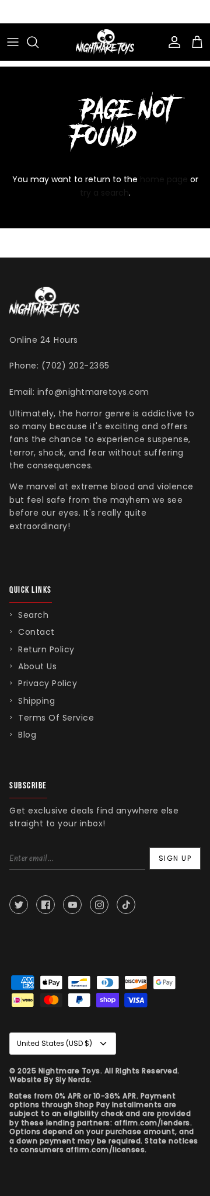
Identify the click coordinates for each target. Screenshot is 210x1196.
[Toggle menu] (13, 42)
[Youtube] (72, 904)
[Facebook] (45, 904)
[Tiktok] (126, 904)
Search (33, 615)
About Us (37, 666)
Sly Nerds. (73, 1079)
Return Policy (46, 649)
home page (164, 179)
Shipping (36, 701)
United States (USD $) (54, 1043)
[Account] (171, 42)
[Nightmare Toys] (105, 42)
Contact (36, 632)
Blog (27, 734)
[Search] (38, 42)
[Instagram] (99, 904)
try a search (104, 193)
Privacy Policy (47, 683)
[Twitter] (18, 904)
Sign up (175, 858)
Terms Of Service (56, 718)
